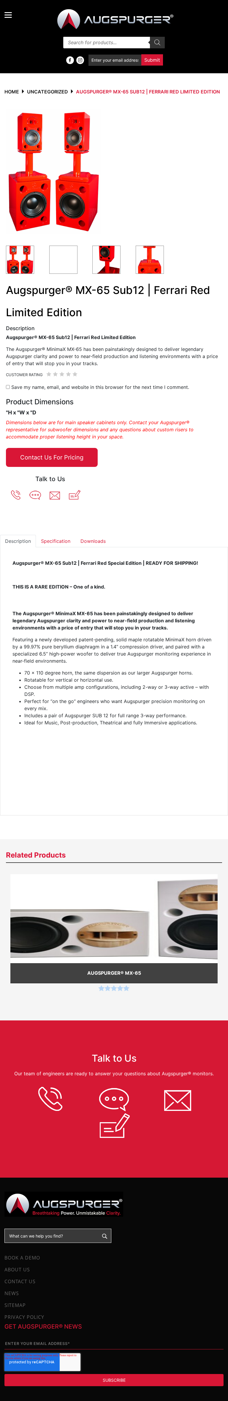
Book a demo (22, 1257)
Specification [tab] (55, 541)
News (11, 1293)
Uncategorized (47, 92)
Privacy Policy (24, 1317)
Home (11, 92)
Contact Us (20, 1281)
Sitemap (15, 1305)
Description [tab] (18, 541)
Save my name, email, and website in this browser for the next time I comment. (100, 387)
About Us (17, 1269)
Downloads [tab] (93, 541)
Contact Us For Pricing (51, 457)
